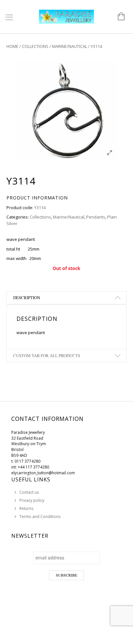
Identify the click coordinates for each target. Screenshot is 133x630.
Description (26, 297)
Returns (26, 508)
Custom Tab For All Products (46, 355)
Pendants (95, 217)
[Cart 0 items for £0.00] (118, 16)
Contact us (29, 492)
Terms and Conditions (40, 516)
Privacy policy (31, 500)
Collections (35, 46)
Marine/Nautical (69, 46)
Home (12, 46)
